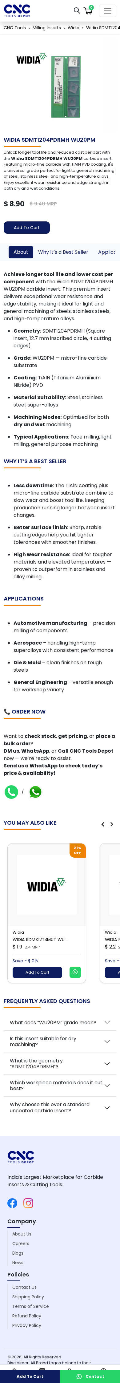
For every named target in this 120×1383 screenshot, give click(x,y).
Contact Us (24, 1287)
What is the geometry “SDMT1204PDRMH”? (36, 1063)
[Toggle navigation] (107, 11)
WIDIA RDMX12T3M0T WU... (40, 939)
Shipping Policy (28, 1297)
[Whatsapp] (35, 791)
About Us (21, 1234)
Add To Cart (27, 227)
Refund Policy (26, 1316)
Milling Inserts (47, 28)
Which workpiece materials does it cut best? (56, 1085)
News (17, 1263)
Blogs (17, 1253)
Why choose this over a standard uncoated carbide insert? (50, 1107)
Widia (73, 28)
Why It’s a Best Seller (63, 252)
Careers (20, 1243)
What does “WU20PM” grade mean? (53, 1022)
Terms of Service (30, 1306)
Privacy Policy (26, 1325)
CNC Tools (15, 28)
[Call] (11, 791)
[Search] (77, 10)
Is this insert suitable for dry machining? (43, 1041)
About (21, 252)
